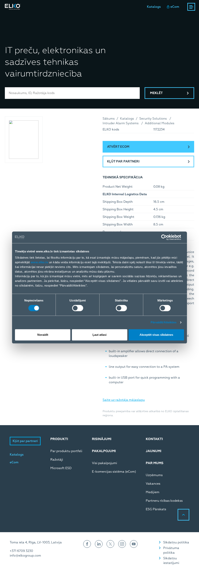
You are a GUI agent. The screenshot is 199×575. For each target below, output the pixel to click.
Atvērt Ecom (118, 147)
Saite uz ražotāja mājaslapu (124, 400)
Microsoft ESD (61, 468)
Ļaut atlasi (99, 334)
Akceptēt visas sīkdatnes (156, 334)
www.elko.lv (39, 262)
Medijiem (152, 492)
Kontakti (111, 17)
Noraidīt (42, 334)
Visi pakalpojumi (104, 463)
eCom (174, 7)
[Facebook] (87, 544)
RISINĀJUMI (101, 439)
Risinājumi (38, 17)
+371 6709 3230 (21, 551)
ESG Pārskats (156, 509)
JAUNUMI (153, 451)
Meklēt (156, 93)
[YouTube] (134, 544)
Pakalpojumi (63, 17)
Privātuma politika (171, 550)
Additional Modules (159, 123)
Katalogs (154, 7)
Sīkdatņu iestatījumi (171, 560)
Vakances (153, 484)
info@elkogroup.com (25, 556)
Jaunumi (90, 17)
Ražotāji (56, 460)
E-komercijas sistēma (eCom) (114, 472)
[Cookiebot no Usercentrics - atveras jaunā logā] (167, 237)
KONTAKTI (154, 439)
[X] (110, 544)
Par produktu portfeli (66, 451)
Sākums (109, 119)
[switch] (77, 308)
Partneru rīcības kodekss (164, 501)
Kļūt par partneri (123, 161)
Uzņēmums (154, 475)
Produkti (11, 17)
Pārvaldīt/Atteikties (164, 322)
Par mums (132, 17)
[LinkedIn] (99, 544)
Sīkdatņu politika (176, 542)
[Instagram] (122, 544)
